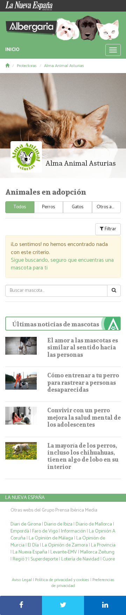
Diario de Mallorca (94, 524)
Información (73, 531)
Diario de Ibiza (58, 524)
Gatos (77, 207)
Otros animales (109, 207)
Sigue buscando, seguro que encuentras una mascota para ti (62, 264)
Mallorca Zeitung (97, 552)
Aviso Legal (22, 580)
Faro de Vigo (45, 531)
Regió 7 (20, 559)
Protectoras (27, 66)
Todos (20, 207)
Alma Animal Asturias (64, 66)
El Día (33, 545)
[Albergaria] (63, 26)
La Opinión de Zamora (65, 545)
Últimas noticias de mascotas (55, 324)
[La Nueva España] (31, 5)
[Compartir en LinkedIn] (105, 605)
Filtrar (110, 229)
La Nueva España (25, 498)
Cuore (109, 559)
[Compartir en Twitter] (63, 605)
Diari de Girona (25, 524)
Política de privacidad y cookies (62, 580)
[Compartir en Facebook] (21, 605)
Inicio (12, 50)
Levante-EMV (63, 552)
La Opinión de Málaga (51, 538)
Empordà (19, 531)
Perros (48, 207)
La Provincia (103, 545)
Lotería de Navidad (80, 559)
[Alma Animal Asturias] (26, 157)
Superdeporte (44, 559)
